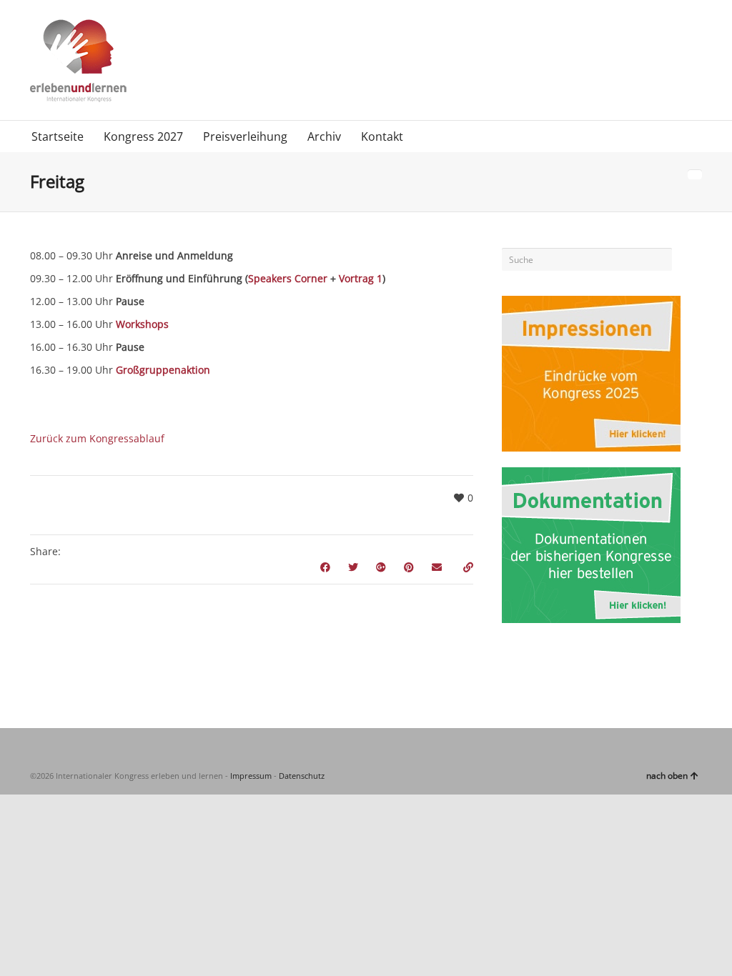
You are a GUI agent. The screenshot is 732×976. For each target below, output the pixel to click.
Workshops (142, 324)
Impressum (251, 775)
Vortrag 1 (360, 278)
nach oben (667, 776)
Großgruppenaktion (163, 370)
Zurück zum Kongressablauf (97, 438)
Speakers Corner (287, 278)
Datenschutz (302, 775)
